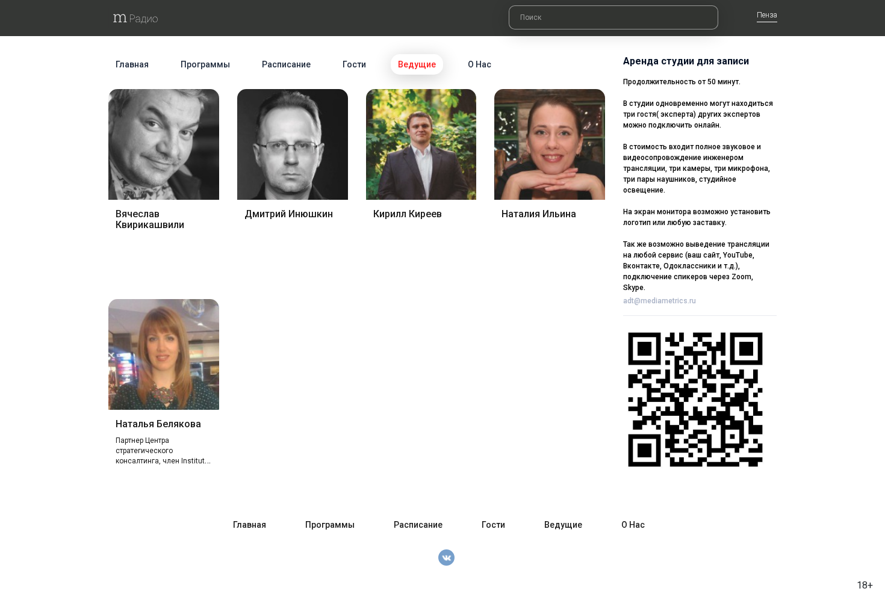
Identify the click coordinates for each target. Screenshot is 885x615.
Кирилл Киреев (407, 214)
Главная (132, 64)
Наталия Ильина (539, 214)
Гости (354, 64)
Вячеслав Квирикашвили (150, 219)
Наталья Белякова (158, 424)
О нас (479, 64)
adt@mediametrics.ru (659, 301)
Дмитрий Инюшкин (288, 214)
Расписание (286, 64)
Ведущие (417, 64)
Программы (205, 64)
